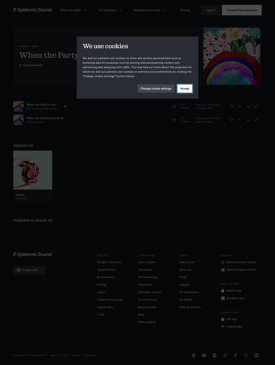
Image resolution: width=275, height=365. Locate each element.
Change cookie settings (155, 88)
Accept (184, 88)
